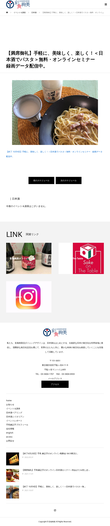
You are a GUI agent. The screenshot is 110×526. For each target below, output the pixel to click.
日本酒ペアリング (14, 412)
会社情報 (10, 428)
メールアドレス (55, 378)
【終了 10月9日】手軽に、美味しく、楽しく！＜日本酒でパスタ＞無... (54, 486)
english (9, 432)
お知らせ (10, 404)
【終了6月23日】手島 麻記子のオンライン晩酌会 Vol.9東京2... (50, 453)
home (9, 400)
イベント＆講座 (13, 408)
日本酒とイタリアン (15, 416)
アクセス (55, 384)
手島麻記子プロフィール (17, 424)
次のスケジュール (69, 180)
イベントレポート (14, 420)
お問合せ (10, 440)
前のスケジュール (41, 180)
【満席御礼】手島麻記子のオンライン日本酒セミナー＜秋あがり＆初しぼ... (56, 470)
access (9, 436)
